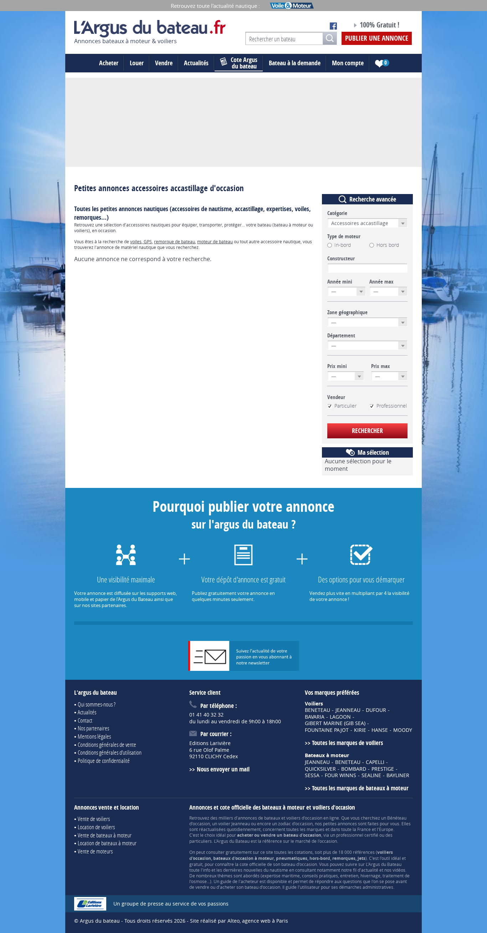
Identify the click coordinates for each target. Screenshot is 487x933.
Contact (85, 720)
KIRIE (360, 730)
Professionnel (391, 406)
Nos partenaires (93, 728)
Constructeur (341, 258)
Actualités (196, 62)
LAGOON (340, 717)
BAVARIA (314, 717)
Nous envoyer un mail (223, 769)
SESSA (312, 775)
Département (341, 335)
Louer (137, 62)
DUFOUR (376, 710)
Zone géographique (347, 312)
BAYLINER (397, 775)
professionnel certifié (357, 835)
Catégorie (337, 213)
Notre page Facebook (333, 26)
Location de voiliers (96, 827)
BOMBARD (353, 769)
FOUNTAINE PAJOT (327, 730)
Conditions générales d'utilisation (110, 752)
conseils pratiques (320, 875)
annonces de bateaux (259, 818)
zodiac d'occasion (295, 823)
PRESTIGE (382, 769)
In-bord (342, 245)
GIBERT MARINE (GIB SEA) (335, 723)
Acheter (108, 62)
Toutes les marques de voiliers (347, 743)
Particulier (345, 406)
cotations (303, 852)
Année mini (339, 281)
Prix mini (337, 366)
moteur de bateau (215, 241)
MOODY (402, 730)
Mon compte (348, 62)
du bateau (244, 63)
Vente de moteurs (95, 851)
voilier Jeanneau (234, 823)
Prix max (380, 366)
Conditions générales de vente (107, 744)
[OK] (330, 38)
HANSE (379, 730)
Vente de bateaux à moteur (105, 835)
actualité (369, 870)
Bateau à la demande (295, 62)
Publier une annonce (376, 38)
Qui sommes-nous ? (97, 704)
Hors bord (387, 245)
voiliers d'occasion (304, 818)
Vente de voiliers (94, 819)
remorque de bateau (174, 241)
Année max (381, 281)
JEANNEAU (347, 710)
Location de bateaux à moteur (107, 843)
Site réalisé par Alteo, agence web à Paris (239, 920)
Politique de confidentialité (104, 760)
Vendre (164, 62)
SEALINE (371, 775)
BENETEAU (317, 710)
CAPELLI (375, 762)
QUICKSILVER (320, 769)
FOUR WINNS (340, 775)
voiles (136, 241)
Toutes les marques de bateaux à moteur (360, 788)
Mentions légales (94, 736)
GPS (147, 241)
